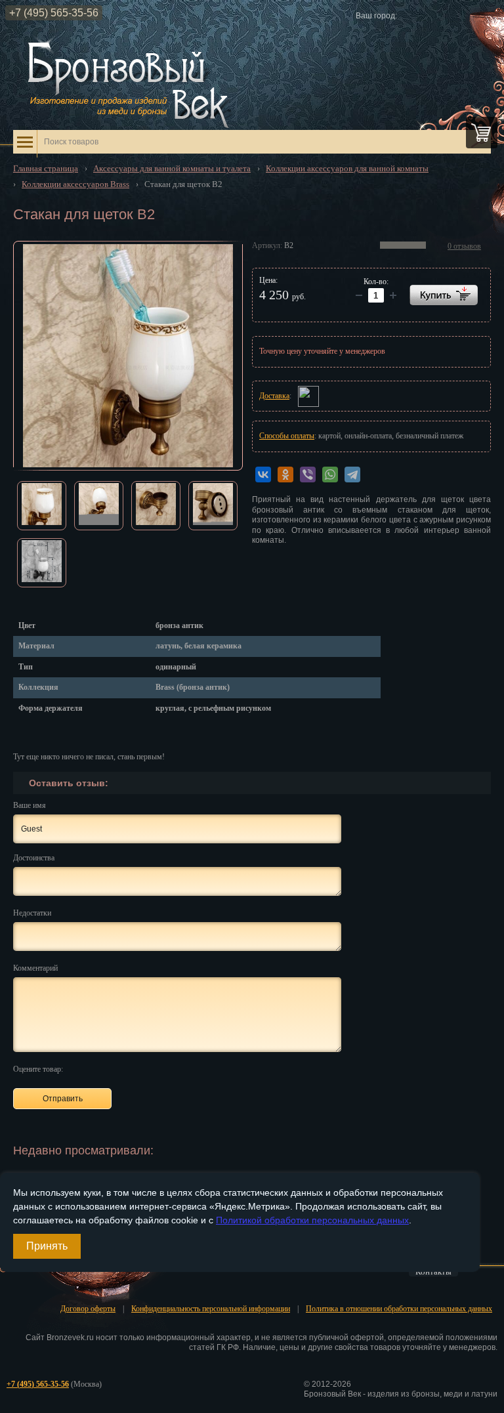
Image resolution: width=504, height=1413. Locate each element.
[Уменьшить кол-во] (393, 295)
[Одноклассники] (285, 474)
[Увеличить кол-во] (359, 295)
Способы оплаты (286, 435)
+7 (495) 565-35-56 (53, 12)
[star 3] (109, 1068)
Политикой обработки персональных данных (312, 1220)
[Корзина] (481, 132)
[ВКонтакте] (263, 474)
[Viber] (308, 474)
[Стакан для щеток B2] (128, 356)
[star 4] (124, 1068)
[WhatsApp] (330, 474)
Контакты (433, 1271)
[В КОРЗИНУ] (444, 295)
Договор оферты (88, 1308)
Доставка (274, 395)
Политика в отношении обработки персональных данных (399, 1308)
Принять (47, 1246)
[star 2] (93, 1068)
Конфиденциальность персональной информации (210, 1308)
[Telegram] (352, 474)
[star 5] (139, 1068)
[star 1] (78, 1068)
